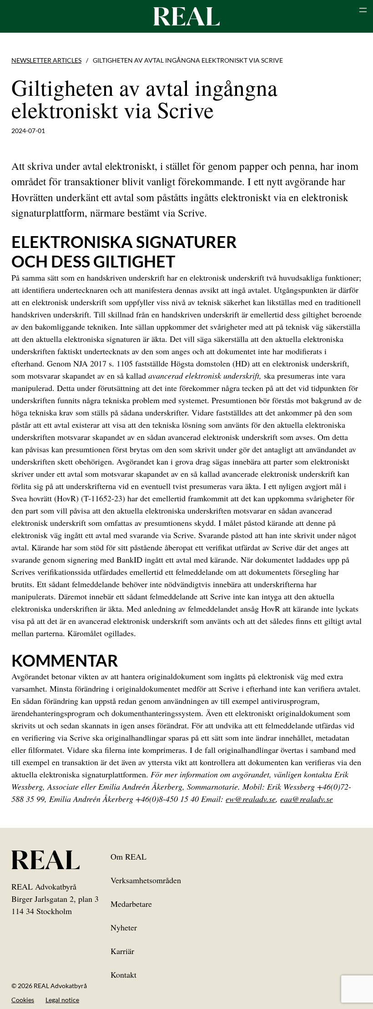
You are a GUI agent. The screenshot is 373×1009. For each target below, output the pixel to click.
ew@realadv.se (251, 798)
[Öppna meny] (363, 10)
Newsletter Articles (46, 60)
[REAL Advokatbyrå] (186, 15)
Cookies (22, 1000)
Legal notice (62, 1000)
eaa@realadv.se (306, 798)
